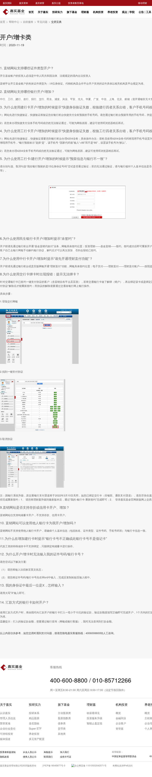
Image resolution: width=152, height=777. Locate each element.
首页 (31, 12)
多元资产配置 (36, 739)
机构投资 (98, 12)
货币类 (62, 728)
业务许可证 (65, 756)
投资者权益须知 (8, 751)
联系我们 (48, 756)
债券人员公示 (29, 756)
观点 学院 (128, 12)
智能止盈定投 (94, 723)
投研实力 (57, 12)
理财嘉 (85, 12)
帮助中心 (15, 22)
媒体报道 (5, 739)
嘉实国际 (7, 2)
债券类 (62, 723)
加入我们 (64, 751)
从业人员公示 (29, 751)
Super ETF (35, 728)
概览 (118, 713)
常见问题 (43, 22)
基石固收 (34, 723)
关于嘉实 (43, 12)
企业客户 (121, 723)
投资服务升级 (94, 718)
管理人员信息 (8, 718)
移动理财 (142, 2)
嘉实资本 (23, 2)
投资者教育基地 (76, 2)
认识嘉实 (5, 713)
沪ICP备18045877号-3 (53, 765)
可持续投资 (6, 733)
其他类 (62, 733)
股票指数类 (64, 718)
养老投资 (113, 12)
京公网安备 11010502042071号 (90, 765)
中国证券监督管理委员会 (124, 756)
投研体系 (34, 713)
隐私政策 (4, 756)
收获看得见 (93, 713)
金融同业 (121, 718)
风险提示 (48, 751)
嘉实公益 (56, 2)
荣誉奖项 (5, 723)
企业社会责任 (8, 728)
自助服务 (29, 22)
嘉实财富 (39, 2)
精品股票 (34, 718)
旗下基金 (72, 12)
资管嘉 (119, 728)
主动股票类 (64, 713)
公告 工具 (145, 12)
